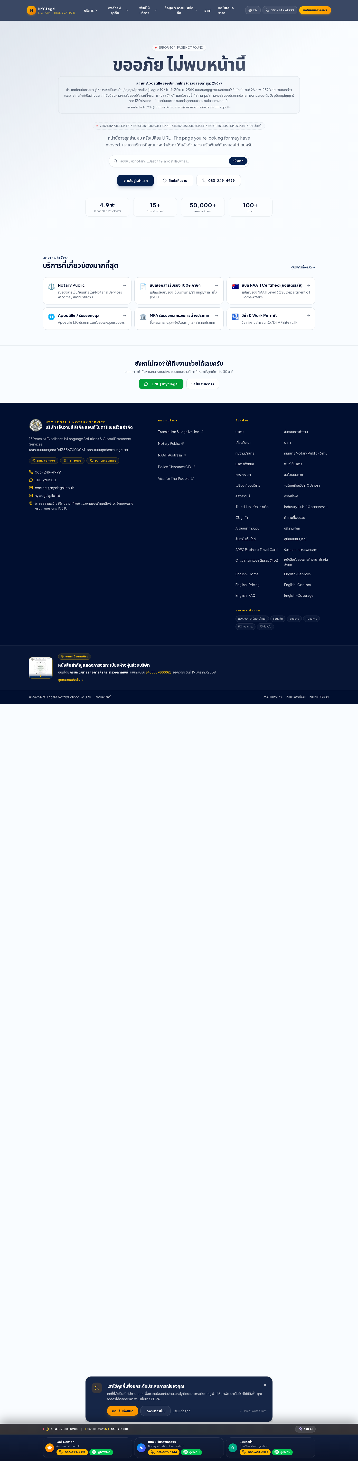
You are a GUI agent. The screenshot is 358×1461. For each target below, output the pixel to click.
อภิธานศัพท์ (292, 528)
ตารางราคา (243, 474)
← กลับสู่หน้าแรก (135, 180)
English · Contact (297, 584)
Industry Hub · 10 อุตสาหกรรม (306, 506)
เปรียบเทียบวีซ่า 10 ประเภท (302, 485)
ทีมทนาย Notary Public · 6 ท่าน (306, 453)
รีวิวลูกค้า (242, 517)
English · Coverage (298, 595)
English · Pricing (248, 584)
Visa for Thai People (173, 478)
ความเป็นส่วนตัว (273, 697)
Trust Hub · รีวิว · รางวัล (252, 506)
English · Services (297, 574)
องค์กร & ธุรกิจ (115, 10)
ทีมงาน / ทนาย (245, 453)
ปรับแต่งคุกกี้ (181, 1411)
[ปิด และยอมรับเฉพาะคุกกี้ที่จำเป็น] (265, 1385)
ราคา (207, 10)
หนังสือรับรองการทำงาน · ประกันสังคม (306, 561)
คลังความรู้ (243, 496)
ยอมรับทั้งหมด (122, 1411)
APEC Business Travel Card (257, 549)
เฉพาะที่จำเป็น (155, 1411)
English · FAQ (245, 595)
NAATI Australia (170, 455)
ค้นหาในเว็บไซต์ (246, 539)
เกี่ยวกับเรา (243, 442)
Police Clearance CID (174, 467)
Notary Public (169, 443)
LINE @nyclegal (165, 384)
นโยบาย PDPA (150, 1399)
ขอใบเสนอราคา (226, 10)
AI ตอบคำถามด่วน (247, 528)
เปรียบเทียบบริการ (248, 485)
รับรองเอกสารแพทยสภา (301, 549)
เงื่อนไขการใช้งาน (296, 697)
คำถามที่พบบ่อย (294, 517)
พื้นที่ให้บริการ (144, 10)
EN (255, 10)
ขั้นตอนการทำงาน (296, 431)
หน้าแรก (238, 161)
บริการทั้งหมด (245, 464)
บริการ (89, 10)
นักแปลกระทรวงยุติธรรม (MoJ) (257, 560)
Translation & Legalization (178, 431)
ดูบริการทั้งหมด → (303, 267)
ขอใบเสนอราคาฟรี (315, 10)
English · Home (247, 574)
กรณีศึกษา (291, 496)
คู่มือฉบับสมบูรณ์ (295, 539)
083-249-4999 (282, 10)
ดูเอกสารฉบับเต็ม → (71, 680)
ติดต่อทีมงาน (178, 180)
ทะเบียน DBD (317, 697)
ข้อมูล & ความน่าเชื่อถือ (179, 10)
